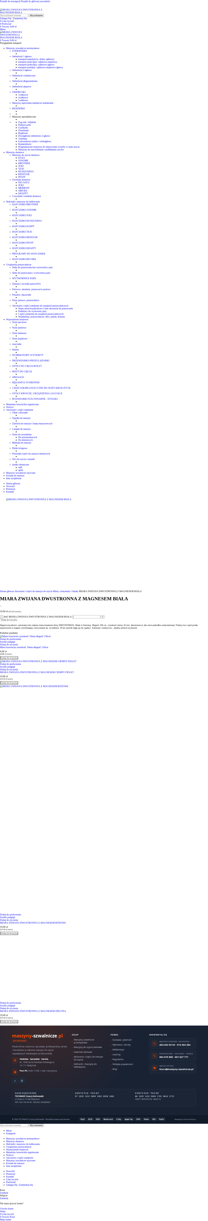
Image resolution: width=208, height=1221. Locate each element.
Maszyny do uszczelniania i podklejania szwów (41, 149)
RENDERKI (18, 108)
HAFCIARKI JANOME (24, 210)
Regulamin (118, 1059)
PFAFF (21, 177)
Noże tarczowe (19, 322)
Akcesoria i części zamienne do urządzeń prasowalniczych (40, 305)
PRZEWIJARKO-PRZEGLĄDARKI (30, 360)
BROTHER (24, 163)
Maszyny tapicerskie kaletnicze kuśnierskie (32, 103)
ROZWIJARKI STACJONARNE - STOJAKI (35, 399)
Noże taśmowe (19, 333)
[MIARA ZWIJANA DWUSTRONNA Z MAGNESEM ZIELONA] (32, 1000)
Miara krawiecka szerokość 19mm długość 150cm (24, 647)
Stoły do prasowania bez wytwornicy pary (32, 267)
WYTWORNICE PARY (24, 278)
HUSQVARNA (26, 171)
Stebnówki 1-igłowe (22, 56)
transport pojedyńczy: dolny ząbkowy (36, 59)
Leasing (116, 1054)
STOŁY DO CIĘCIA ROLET (27, 366)
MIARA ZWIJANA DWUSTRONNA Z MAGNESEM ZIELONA (33, 1011)
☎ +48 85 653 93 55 (10, 4)
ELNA (21, 157)
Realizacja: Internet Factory (185, 1119)
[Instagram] (22, 1081)
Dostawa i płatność (122, 1039)
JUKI (21, 166)
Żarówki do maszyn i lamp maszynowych (32, 423)
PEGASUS (23, 182)
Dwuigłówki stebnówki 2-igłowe (34, 136)
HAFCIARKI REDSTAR (25, 237)
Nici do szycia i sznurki (23, 459)
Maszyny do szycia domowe (26, 155)
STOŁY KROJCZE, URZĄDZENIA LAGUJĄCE (37, 393)
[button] (9, 658)
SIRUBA (22, 190)
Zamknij (4, 1192)
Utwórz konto (6, 1208)
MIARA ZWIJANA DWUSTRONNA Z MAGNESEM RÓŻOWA (33, 922)
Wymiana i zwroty (121, 1044)
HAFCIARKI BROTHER (25, 204)
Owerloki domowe (21, 179)
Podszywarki (24, 125)
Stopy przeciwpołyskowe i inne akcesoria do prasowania (45, 308)
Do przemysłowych (27, 437)
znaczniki (16, 344)
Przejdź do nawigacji (10, 1)
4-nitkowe (23, 97)
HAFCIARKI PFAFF (22, 242)
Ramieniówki (24, 144)
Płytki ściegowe (19, 448)
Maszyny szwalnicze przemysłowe (84, 1041)
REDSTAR (24, 174)
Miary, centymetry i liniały (66, 591)
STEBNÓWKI (19, 51)
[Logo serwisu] (23, 12)
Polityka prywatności (123, 1064)
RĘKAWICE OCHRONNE (26, 382)
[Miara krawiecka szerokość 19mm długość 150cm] (25, 636)
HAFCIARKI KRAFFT (24, 248)
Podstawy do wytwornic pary (32, 311)
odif (20, 467)
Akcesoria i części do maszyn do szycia (33, 591)
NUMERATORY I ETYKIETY (28, 355)
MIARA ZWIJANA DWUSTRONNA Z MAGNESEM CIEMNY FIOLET (37, 672)
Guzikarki (23, 127)
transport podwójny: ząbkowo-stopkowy (37, 62)
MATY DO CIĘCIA (22, 371)
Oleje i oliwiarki (20, 412)
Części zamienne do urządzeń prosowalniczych (41, 314)
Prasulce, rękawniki (21, 294)
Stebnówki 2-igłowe (22, 70)
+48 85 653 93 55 (8, 7)
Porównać (11, 1182)
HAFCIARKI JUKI (22, 215)
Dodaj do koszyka (9, 620)
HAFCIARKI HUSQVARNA (27, 220)
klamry (15, 349)
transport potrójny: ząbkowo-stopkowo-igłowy (40, 67)
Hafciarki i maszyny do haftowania (85, 1065)
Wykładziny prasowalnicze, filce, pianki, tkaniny (41, 316)
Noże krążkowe (19, 338)
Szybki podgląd (7, 641)
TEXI (21, 168)
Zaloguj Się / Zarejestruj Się (19, 1185)
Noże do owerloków (22, 434)
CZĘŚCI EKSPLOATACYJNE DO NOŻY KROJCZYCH (41, 388)
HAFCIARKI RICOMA (24, 259)
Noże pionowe (19, 327)
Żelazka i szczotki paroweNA (26, 283)
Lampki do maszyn (21, 429)
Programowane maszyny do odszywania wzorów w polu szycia (48, 147)
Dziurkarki (23, 130)
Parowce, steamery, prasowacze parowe (31, 289)
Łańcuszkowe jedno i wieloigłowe (34, 141)
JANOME (23, 160)
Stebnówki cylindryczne (23, 75)
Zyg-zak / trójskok (27, 122)
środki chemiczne (20, 464)
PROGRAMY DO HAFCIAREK (28, 253)
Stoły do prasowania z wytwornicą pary (31, 273)
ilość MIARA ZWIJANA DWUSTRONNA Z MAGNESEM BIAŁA (37, 616)
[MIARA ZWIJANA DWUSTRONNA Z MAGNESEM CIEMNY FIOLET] (38, 661)
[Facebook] (15, 1081)
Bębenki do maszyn (21, 442)
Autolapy (22, 138)
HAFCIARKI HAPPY (23, 226)
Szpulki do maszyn (21, 418)
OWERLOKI (18, 92)
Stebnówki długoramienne (24, 81)
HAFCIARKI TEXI (22, 231)
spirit (20, 470)
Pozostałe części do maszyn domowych (31, 453)
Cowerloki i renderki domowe (26, 196)
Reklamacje (118, 1049)
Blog (115, 1069)
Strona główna (7, 591)
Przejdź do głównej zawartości (35, 1)
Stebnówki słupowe (21, 86)
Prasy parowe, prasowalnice (25, 300)
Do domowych (25, 440)
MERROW (23, 188)
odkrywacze (18, 377)
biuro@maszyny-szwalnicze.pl (36, 7)
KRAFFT (23, 193)
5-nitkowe (23, 100)
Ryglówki (23, 133)
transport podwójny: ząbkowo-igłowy (36, 64)
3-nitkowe (23, 94)
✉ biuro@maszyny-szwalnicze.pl (41, 4)
